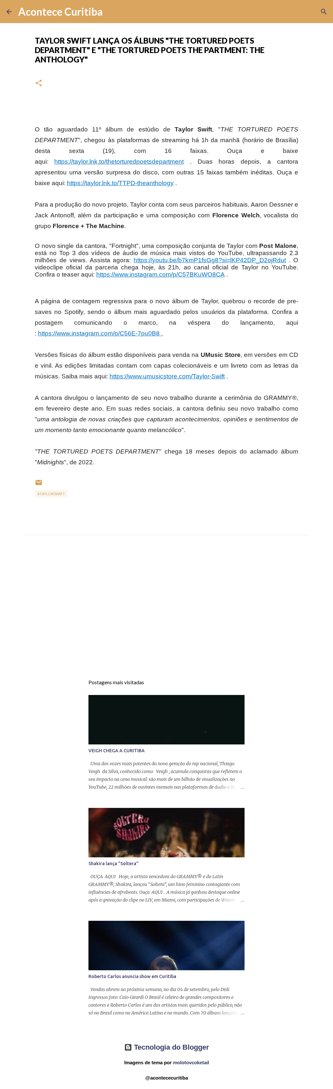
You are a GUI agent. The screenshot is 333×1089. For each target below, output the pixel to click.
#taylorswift (51, 493)
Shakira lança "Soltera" (113, 863)
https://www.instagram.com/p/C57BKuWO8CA (160, 274)
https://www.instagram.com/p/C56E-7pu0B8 (99, 333)
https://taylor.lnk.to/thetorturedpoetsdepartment (119, 161)
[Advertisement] (166, 611)
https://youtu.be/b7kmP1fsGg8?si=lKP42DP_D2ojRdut (210, 260)
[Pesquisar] (112, 12)
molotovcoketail (191, 1062)
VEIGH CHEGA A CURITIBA (116, 750)
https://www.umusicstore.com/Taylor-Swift (167, 376)
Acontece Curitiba (60, 11)
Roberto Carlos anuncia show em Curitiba (132, 976)
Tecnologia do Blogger (170, 1047)
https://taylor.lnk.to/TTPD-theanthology (120, 183)
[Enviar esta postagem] (39, 485)
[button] (39, 83)
